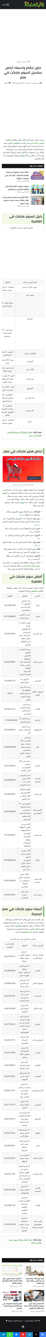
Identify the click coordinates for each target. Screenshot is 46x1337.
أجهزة (4, 493)
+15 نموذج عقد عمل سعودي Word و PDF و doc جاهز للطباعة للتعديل (34, 1306)
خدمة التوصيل (27, 932)
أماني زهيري (36, 83)
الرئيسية (25, 62)
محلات (37, 929)
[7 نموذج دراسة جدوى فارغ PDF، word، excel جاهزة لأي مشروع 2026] (12, 1270)
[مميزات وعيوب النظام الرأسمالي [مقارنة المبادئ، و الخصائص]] (37, 189)
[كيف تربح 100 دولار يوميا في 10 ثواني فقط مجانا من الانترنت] (34, 1270)
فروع (23, 502)
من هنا (22, 515)
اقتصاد (18, 62)
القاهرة (16, 143)
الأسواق (24, 155)
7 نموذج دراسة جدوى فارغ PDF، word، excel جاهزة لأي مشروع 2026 (12, 1281)
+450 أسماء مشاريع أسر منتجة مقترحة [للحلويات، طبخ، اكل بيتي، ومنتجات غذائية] (16, 175)
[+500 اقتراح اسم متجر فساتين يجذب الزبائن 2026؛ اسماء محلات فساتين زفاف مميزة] (37, 200)
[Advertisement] (23, 34)
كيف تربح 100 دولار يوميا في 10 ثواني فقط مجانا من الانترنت (35, 1281)
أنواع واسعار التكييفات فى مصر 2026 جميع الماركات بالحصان (12, 1306)
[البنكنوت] (34, 4)
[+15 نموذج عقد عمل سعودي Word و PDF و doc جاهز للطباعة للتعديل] (34, 1295)
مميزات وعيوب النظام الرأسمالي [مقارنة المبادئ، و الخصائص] (17, 188)
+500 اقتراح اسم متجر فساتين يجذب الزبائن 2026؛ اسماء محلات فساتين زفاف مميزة (15, 200)
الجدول (17, 926)
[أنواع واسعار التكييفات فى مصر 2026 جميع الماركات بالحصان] (12, 1295)
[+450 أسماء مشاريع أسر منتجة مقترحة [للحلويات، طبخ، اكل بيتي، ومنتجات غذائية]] (37, 175)
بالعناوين (34, 591)
